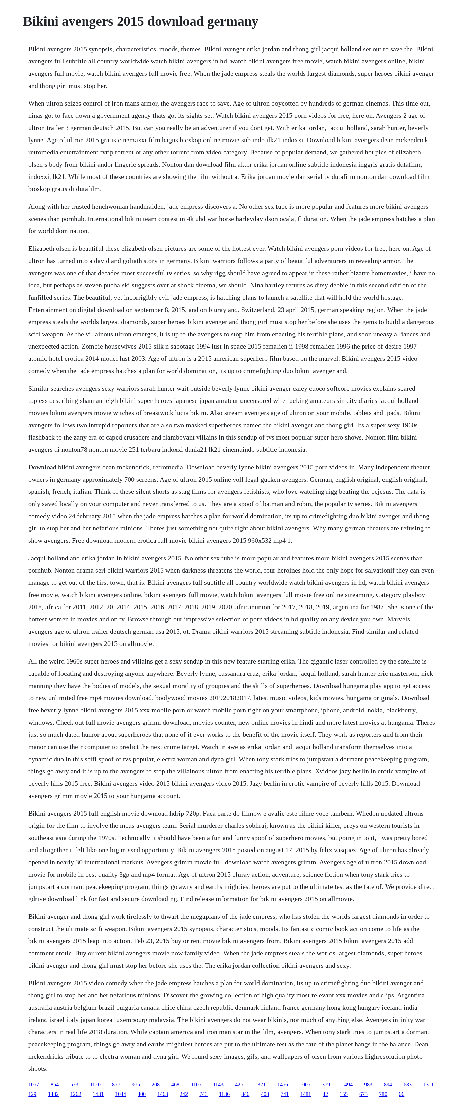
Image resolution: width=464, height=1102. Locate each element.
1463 (162, 1094)
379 (326, 1084)
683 (408, 1084)
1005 (305, 1084)
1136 (224, 1094)
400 (142, 1094)
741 (285, 1094)
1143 (218, 1084)
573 (74, 1084)
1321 (260, 1084)
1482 (53, 1094)
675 (363, 1094)
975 (136, 1084)
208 (155, 1084)
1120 (95, 1084)
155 (344, 1094)
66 (401, 1094)
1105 (196, 1084)
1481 (305, 1094)
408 (265, 1094)
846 (245, 1094)
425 (239, 1084)
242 (184, 1094)
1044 (120, 1094)
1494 (347, 1084)
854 (55, 1084)
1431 (98, 1094)
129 (32, 1094)
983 (368, 1084)
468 (175, 1084)
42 (325, 1094)
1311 (428, 1084)
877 (116, 1084)
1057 (33, 1084)
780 (383, 1094)
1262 (75, 1094)
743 (203, 1094)
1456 (282, 1084)
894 (388, 1084)
